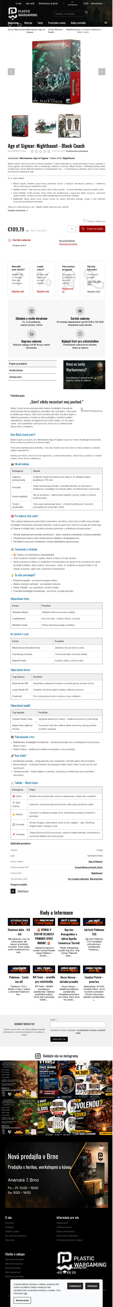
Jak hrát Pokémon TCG (94, 932)
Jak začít (30, 3)
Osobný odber (12, 1231)
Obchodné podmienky (67, 1235)
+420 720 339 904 (93, 282)
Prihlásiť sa (59, 1039)
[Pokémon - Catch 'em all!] (19, 969)
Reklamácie (62, 1222)
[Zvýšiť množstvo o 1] (76, 227)
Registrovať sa (67, 290)
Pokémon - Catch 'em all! (19, 979)
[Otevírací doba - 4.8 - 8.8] (19, 922)
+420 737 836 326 (66, 1272)
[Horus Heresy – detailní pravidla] (69, 969)
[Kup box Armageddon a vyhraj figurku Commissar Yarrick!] (69, 922)
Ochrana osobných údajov (70, 1240)
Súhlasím (92, 1286)
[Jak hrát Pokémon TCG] (94, 922)
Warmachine (96, 879)
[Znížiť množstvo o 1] (76, 230)
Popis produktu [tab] (18, 363)
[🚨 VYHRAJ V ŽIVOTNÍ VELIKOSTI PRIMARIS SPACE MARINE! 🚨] (44, 922)
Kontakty (9, 1222)
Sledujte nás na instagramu (60, 1055)
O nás (18, 3)
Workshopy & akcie (48, 3)
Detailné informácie (16, 210)
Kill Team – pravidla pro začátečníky (44, 979)
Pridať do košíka (95, 229)
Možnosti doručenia (68, 244)
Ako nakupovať (13, 1272)
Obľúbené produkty (14, 1276)
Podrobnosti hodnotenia (77, 151)
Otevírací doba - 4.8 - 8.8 (19, 932)
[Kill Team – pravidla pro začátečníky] (44, 969)
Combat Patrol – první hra (94, 979)
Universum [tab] (15, 377)
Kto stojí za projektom (16, 1235)
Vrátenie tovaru (64, 1227)
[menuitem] (13, 23)
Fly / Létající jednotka (78, 879)
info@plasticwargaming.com (71, 1267)
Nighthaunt (97, 873)
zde (25, 1293)
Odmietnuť (75, 1286)
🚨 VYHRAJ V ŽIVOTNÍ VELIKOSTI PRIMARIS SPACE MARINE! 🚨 (44, 936)
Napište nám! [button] (93, 291)
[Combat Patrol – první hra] (94, 969)
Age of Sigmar (95, 861)
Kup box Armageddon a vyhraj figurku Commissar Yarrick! (69, 936)
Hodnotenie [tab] (16, 370)
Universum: (28, 158)
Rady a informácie (66, 1231)
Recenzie (9, 1240)
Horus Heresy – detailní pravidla (69, 979)
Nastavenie (22, 1300)
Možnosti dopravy (14, 1263)
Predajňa (9, 1227)
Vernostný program (14, 1259)
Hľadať (86, 12)
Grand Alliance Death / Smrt (89, 867)
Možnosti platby (13, 1268)
